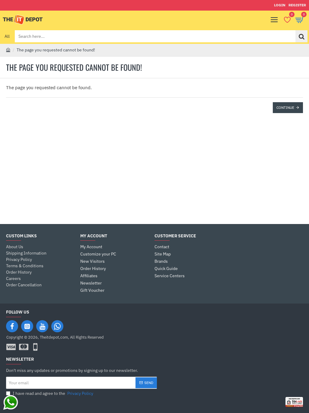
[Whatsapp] (57, 326)
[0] (287, 20)
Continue (285, 107)
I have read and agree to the (52, 393)
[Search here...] (301, 36)
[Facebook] (12, 326)
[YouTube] (42, 326)
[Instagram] (27, 326)
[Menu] (274, 20)
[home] (8, 49)
